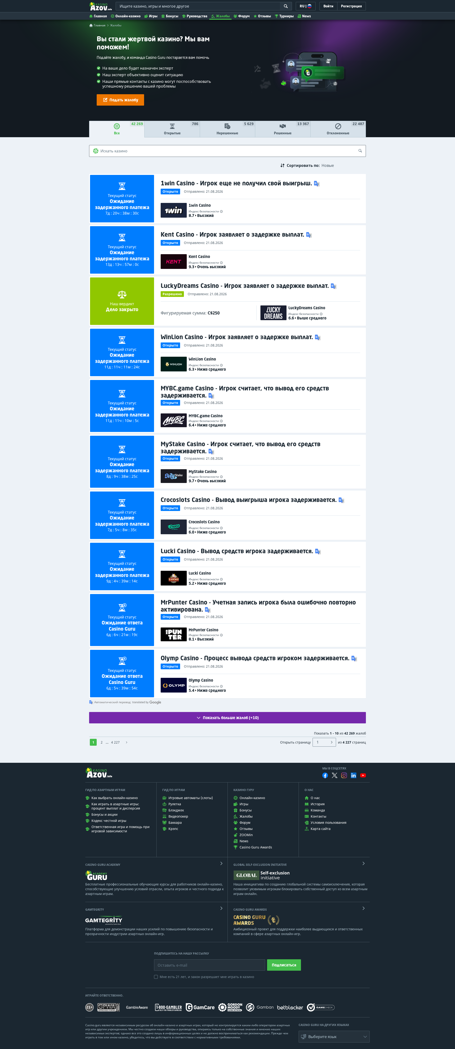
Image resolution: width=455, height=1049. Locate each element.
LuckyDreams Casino (306, 307)
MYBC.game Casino (206, 415)
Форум (244, 16)
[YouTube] (363, 775)
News (306, 16)
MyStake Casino (203, 471)
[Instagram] (344, 775)
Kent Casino (199, 256)
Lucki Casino (200, 573)
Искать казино (113, 151)
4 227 (115, 742)
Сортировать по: (303, 165)
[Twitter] (334, 775)
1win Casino (200, 205)
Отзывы (264, 16)
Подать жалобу (123, 100)
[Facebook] (325, 775)
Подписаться (284, 965)
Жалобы (223, 16)
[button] (317, 183)
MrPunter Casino (203, 630)
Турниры (286, 16)
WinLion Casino (202, 359)
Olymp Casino (201, 680)
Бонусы (172, 16)
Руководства (197, 16)
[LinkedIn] (353, 775)
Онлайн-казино (128, 16)
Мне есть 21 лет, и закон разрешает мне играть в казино (207, 976)
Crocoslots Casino (204, 522)
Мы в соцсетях (334, 768)
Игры (153, 16)
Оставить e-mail (169, 962)
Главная (100, 16)
